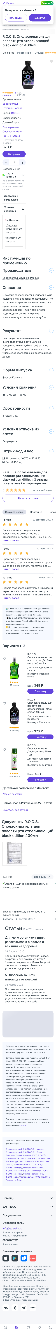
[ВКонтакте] (5, 1307)
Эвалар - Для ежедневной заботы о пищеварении (23, 913)
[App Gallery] (33, 1258)
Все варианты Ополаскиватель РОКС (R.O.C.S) (12, 131)
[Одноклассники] (15, 1307)
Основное (8, 52)
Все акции (40, 876)
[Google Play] (15, 1258)
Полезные (36, 512)
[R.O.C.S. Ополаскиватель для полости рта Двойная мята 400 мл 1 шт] (14, 668)
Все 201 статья (32, 929)
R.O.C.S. (15, 112)
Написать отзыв (28, 498)
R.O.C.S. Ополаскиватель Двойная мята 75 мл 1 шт (39, 750)
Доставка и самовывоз (11, 197)
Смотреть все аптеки (15, 809)
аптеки (22, 1125)
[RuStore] (24, 1258)
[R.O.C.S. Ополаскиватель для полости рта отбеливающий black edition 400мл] (14, 713)
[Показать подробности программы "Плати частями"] (24, 175)
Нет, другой (16, 17)
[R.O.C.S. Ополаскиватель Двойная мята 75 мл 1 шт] (14, 759)
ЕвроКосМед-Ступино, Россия (20, 277)
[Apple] (5, 1258)
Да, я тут (40, 17)
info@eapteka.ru (12, 1228)
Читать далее (11, 540)
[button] (8, 3)
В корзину (41, 691)
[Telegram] (24, 1307)
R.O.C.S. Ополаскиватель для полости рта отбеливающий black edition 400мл (39, 705)
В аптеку (11, 237)
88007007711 (10, 1240)
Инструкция (24, 52)
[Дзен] (33, 1307)
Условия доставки (12, 794)
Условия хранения (10, 209)
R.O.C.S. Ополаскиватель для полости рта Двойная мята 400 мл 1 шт (40, 659)
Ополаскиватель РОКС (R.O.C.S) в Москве (25, 1149)
